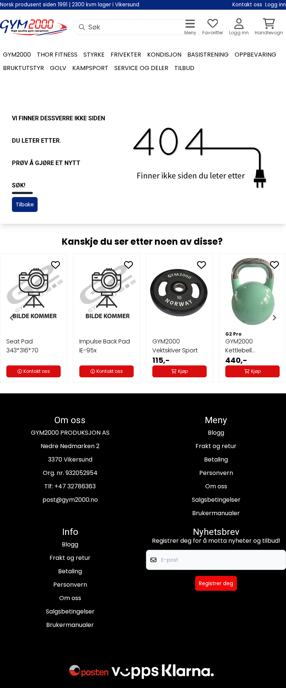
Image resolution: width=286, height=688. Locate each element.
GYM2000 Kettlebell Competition (243, 346)
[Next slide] (274, 318)
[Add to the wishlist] (55, 264)
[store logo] (33, 27)
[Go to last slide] (12, 318)
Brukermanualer (216, 513)
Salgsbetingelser (216, 499)
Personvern (216, 473)
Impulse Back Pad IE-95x (104, 346)
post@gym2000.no (70, 499)
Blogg (216, 432)
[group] (33, 317)
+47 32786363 (75, 486)
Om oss (216, 486)
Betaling (216, 459)
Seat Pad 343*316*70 (22, 346)
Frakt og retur (216, 446)
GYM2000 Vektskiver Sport (175, 346)
